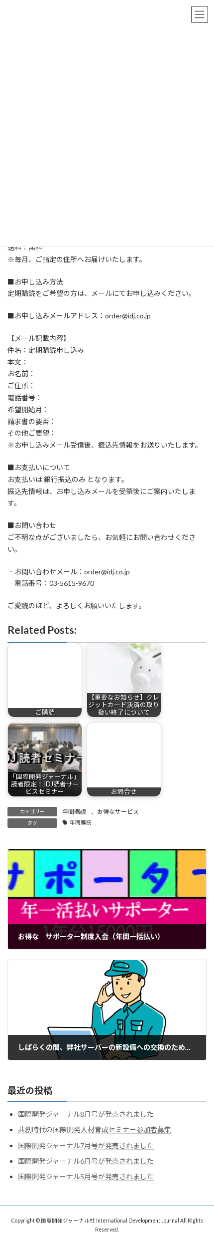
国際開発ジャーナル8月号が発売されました (86, 1114)
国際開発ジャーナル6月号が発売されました (86, 1161)
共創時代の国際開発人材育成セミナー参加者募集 (94, 1129)
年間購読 (74, 811)
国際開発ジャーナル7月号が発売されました (86, 1145)
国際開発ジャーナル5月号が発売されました (86, 1176)
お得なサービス (118, 811)
